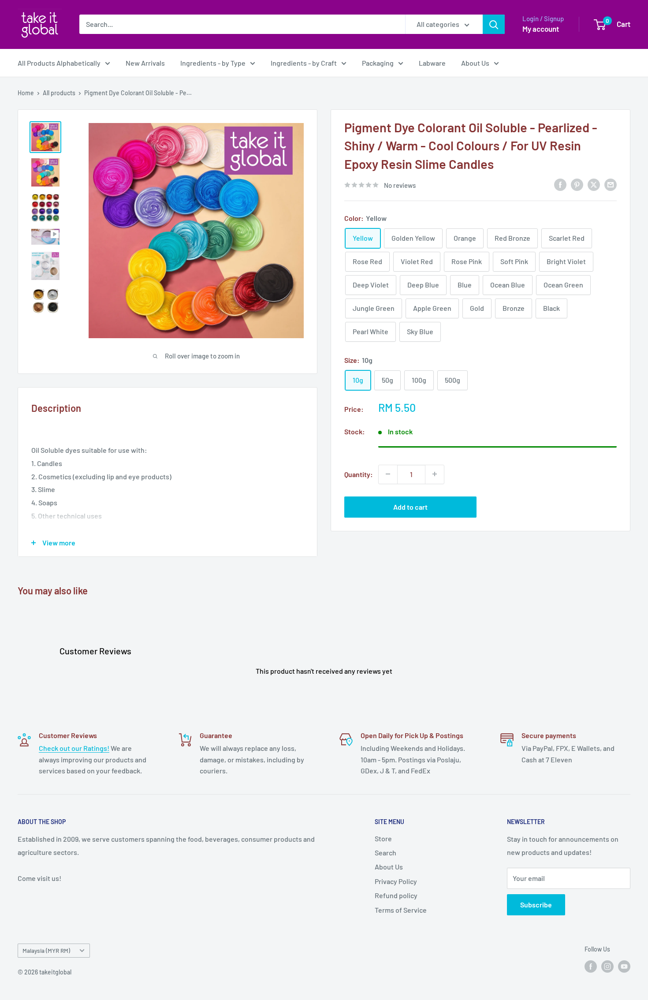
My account (540, 28)
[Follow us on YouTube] (624, 966)
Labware (432, 63)
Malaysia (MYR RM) (46, 950)
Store (383, 838)
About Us (475, 63)
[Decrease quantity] (388, 474)
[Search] (494, 24)
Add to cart (410, 506)
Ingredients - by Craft (304, 63)
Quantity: (358, 474)
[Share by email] (610, 184)
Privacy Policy (396, 881)
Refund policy (396, 895)
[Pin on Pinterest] (577, 184)
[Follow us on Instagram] (607, 966)
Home (26, 93)
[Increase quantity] (434, 474)
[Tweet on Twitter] (594, 184)
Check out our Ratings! (74, 748)
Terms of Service (401, 910)
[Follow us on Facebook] (591, 966)
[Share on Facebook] (560, 184)
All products (59, 93)
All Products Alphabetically (59, 63)
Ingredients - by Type (213, 63)
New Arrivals (145, 63)
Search (385, 852)
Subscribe (536, 904)
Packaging (378, 63)
